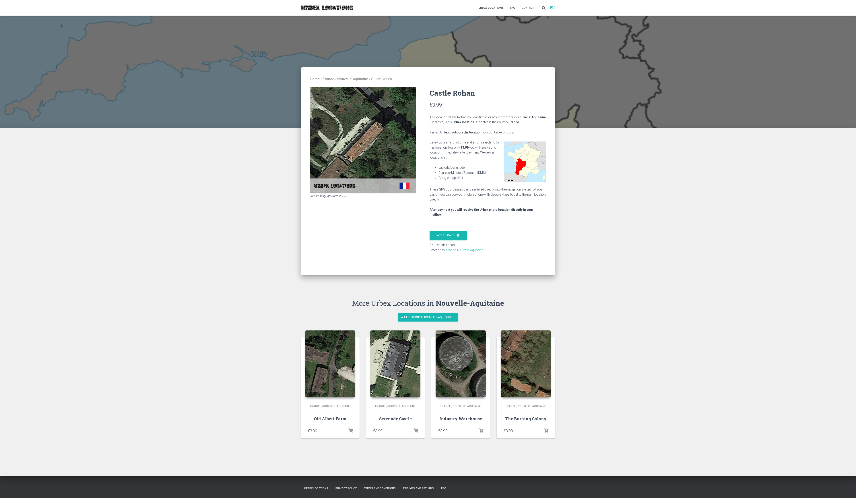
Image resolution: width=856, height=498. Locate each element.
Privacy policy (346, 488)
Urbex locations (491, 7)
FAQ (512, 7)
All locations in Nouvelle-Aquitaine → (428, 317)
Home (315, 79)
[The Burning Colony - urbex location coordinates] (526, 363)
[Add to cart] (350, 430)
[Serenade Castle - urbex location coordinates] (395, 363)
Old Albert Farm (330, 418)
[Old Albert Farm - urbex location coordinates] (330, 363)
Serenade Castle (395, 418)
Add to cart (445, 235)
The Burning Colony (526, 418)
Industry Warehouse (460, 418)
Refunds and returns (418, 488)
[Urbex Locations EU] (327, 8)
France (328, 79)
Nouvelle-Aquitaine (352, 79)
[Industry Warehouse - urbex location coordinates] (461, 363)
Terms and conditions (380, 488)
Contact (528, 7)
